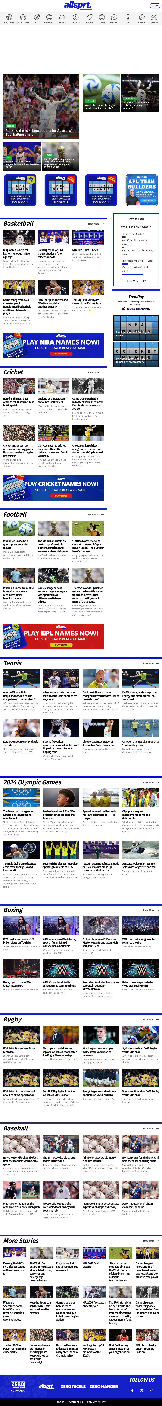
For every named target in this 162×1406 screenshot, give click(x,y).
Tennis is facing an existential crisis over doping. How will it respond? (19, 867)
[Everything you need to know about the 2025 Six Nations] (101, 1078)
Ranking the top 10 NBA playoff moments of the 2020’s (93, 1350)
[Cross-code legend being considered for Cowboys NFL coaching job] (61, 1190)
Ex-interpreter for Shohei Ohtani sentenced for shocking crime (140, 1159)
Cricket (10, 126)
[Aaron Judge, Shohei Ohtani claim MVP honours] (140, 1190)
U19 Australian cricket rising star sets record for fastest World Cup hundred (87, 449)
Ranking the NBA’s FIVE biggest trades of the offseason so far (51, 253)
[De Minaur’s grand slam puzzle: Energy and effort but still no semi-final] (140, 678)
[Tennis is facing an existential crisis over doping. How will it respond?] (21, 850)
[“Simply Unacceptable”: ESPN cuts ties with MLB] (101, 1144)
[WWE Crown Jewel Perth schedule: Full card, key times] (61, 968)
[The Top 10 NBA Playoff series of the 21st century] (88, 287)
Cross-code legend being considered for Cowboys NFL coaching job (59, 1207)
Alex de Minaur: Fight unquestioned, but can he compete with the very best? (19, 696)
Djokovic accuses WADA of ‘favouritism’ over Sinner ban (99, 743)
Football (14, 514)
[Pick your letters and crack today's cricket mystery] (136, 354)
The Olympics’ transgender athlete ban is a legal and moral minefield (18, 815)
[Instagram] (151, 1390)
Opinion (90, 101)
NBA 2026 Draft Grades (85, 250)
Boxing (12, 910)
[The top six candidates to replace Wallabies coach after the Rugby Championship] (61, 1035)
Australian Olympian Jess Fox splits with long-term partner (138, 865)
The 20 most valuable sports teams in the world (59, 1159)
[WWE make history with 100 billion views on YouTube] (21, 925)
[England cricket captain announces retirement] (53, 386)
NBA (9, 158)
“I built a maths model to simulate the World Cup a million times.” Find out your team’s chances (88, 546)
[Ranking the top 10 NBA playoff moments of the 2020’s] (94, 1335)
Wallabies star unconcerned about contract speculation (19, 1093)
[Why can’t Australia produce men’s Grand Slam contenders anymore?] (61, 678)
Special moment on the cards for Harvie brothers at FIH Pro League (99, 815)
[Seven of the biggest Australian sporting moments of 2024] (61, 850)
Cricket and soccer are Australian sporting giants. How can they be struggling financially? (18, 451)
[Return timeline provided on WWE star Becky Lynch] (140, 968)
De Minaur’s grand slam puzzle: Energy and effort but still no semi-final (139, 696)
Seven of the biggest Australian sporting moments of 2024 (60, 865)
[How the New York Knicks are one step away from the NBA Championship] (67, 1335)
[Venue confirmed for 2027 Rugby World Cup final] (140, 1078)
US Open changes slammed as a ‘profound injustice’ (140, 743)
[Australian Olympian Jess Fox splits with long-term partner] (140, 850)
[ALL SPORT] (78, 5)
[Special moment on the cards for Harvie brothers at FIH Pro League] (101, 797)
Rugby (12, 1019)
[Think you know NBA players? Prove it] (136, 328)
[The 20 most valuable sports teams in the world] (61, 1144)
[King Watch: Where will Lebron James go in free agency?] (140, 93)
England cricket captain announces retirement (51, 400)
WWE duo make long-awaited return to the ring (139, 941)
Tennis (12, 663)
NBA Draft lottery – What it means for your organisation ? (120, 1349)
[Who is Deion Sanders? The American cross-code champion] (21, 1190)
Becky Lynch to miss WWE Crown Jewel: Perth (17, 984)
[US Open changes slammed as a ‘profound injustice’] (140, 728)
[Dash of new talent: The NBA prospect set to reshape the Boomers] (61, 797)
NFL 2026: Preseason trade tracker (94, 1304)
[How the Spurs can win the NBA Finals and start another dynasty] (53, 287)
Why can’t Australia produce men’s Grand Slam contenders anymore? (60, 696)
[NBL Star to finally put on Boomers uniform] (147, 1335)
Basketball (130, 98)
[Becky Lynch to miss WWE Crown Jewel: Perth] (21, 968)
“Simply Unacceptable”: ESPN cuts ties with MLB (99, 1159)
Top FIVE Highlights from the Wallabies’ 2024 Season (59, 1093)
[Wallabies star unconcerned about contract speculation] (21, 1078)
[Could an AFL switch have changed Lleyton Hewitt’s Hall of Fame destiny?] (101, 678)
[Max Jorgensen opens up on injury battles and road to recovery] (101, 1035)
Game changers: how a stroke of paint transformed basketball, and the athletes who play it (17, 306)
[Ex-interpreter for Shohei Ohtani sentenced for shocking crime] (140, 1144)
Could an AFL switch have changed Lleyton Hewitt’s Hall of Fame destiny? (101, 696)
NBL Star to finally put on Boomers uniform (146, 1349)
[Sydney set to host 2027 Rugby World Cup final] (140, 1035)
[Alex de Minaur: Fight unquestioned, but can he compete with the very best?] (21, 678)
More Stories (20, 1241)
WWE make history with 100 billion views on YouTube (18, 941)
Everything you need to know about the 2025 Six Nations (99, 1093)
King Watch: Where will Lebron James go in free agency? (16, 253)
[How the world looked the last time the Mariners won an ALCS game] (21, 1144)
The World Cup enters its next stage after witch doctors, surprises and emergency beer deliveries (53, 546)
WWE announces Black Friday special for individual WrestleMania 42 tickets (59, 943)
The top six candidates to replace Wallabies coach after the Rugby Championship (59, 1052)
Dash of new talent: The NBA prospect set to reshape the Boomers (59, 815)
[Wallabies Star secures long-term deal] (21, 1035)
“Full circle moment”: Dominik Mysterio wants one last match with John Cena (100, 943)
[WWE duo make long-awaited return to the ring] (140, 925)
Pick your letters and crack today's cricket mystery (132, 360)
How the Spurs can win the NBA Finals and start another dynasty (53, 303)
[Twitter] (142, 1390)
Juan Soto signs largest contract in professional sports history (101, 1205)
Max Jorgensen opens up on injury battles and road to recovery (98, 1052)
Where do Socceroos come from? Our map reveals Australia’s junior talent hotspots (18, 593)
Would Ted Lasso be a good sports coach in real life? (15, 544)
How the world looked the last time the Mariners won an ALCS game (20, 1161)
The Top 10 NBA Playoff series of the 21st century (86, 301)
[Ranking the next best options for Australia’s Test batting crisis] (41, 106)
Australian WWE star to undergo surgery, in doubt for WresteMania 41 (101, 986)
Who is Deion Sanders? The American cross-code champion (21, 1205)
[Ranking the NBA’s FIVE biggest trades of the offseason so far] (22, 156)
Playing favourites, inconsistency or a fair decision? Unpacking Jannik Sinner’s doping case (61, 747)
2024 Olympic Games (32, 782)
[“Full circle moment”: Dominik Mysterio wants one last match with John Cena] (101, 925)
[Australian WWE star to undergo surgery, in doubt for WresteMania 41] (101, 968)
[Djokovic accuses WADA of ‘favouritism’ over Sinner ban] (101, 728)
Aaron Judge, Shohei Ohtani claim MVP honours (137, 1205)
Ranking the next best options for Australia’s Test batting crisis (18, 402)
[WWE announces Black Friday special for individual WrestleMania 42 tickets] (61, 925)
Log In (155, 5)
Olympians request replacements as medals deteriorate (136, 815)
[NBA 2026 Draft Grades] (88, 237)
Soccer (49, 155)
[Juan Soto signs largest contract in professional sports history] (101, 1190)
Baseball (15, 1128)
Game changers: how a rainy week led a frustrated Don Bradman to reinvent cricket (87, 404)
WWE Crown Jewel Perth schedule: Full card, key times (59, 984)
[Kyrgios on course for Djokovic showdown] (21, 728)
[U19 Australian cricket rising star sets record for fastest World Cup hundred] (88, 433)
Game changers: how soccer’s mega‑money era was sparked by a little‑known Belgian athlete (52, 594)
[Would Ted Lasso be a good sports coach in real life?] (101, 93)
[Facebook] (132, 1390)
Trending (136, 297)
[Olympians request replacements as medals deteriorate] (140, 797)
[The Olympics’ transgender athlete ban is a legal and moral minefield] (21, 797)
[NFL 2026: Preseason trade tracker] (94, 1292)
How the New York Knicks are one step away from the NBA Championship (67, 1350)
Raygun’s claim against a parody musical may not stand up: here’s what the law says (101, 867)
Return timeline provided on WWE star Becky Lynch (138, 984)
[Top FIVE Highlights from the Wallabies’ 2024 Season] (61, 1078)
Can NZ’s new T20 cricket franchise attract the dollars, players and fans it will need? (53, 451)
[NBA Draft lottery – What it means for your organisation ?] (120, 1335)
